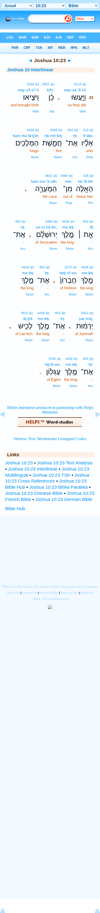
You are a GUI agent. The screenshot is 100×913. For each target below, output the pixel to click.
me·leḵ (68, 227)
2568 (53, 130)
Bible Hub (15, 508)
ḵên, (50, 90)
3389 (49, 221)
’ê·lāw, (88, 135)
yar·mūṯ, (86, 318)
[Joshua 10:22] (6, 425)
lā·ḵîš (28, 318)
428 (85, 176)
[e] (84, 84)
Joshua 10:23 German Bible (63, 499)
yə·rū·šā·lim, (46, 227)
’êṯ (91, 227)
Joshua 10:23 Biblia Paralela (58, 487)
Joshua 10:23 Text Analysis (65, 462)
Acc (75, 157)
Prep (89, 157)
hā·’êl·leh (85, 181)
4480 (64, 176)
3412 (84, 313)
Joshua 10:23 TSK (51, 475)
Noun (58, 157)
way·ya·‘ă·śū (75, 90)
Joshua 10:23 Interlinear (32, 469)
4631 (48, 176)
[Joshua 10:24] (93, 425)
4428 (30, 130)
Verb (82, 111)
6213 (77, 84)
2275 (68, 267)
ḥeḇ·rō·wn (67, 273)
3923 (24, 313)
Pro (90, 203)
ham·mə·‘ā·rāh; (44, 181)
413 (85, 130)
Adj (51, 111)
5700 (52, 359)
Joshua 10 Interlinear (30, 69)
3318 (30, 84)
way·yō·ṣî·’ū (28, 90)
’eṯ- (75, 135)
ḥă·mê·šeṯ (53, 135)
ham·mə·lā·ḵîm (26, 135)
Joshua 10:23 (19, 462)
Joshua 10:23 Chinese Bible (34, 493)
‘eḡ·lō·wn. (52, 364)
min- (68, 181)
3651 (45, 84)
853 (70, 130)
